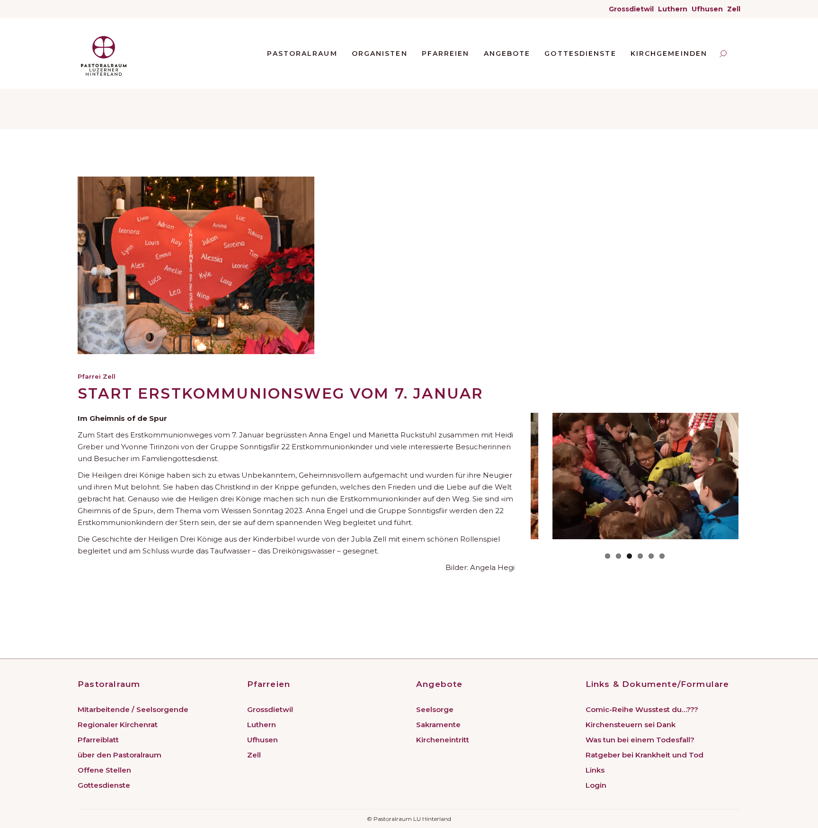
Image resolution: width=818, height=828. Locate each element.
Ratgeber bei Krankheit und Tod (644, 754)
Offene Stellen (104, 770)
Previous (525, 476)
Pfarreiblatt (98, 739)
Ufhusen (707, 9)
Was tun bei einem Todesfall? (640, 739)
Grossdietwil (631, 9)
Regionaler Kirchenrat (118, 724)
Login (596, 785)
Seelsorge (434, 709)
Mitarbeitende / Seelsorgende (133, 709)
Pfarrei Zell (97, 376)
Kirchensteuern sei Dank (631, 724)
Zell (733, 9)
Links (595, 770)
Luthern (672, 9)
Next (752, 476)
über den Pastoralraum (119, 754)
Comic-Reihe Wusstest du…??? (642, 709)
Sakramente (438, 724)
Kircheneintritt (442, 739)
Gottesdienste (104, 785)
